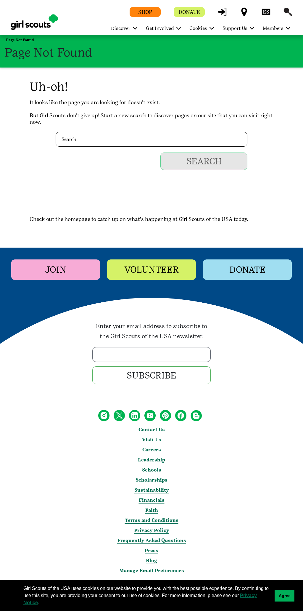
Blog (151, 560)
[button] (222, 14)
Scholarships (151, 480)
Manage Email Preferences (151, 570)
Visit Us (151, 439)
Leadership (151, 460)
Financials (152, 500)
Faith (151, 510)
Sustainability (151, 490)
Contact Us (151, 429)
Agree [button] (285, 595)
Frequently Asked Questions (151, 540)
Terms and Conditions (151, 520)
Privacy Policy (151, 530)
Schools (151, 470)
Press (151, 550)
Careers (151, 450)
